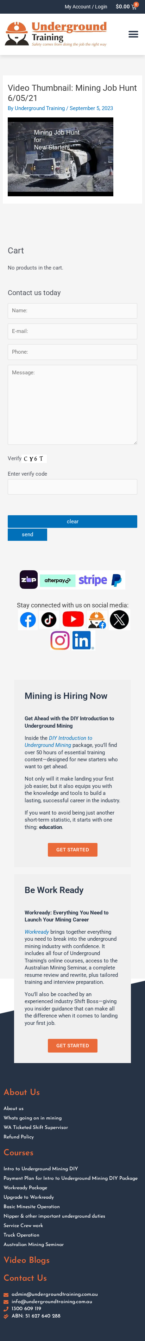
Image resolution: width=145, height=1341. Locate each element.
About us (14, 1108)
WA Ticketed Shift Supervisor (36, 1127)
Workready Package (25, 1188)
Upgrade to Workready (29, 1197)
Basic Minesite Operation (32, 1207)
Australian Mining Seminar (34, 1244)
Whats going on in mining (33, 1118)
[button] (133, 34)
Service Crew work (23, 1225)
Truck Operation (21, 1235)
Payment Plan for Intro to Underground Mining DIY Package (71, 1178)
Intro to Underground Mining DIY (41, 1169)
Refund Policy (19, 1137)
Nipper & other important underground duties (54, 1216)
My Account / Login (86, 6)
